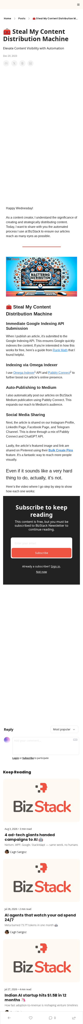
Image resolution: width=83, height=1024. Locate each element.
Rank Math (60, 350)
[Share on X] (14, 63)
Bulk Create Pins (60, 450)
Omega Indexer (23, 372)
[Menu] (78, 4)
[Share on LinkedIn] (30, 63)
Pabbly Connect (59, 372)
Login (15, 758)
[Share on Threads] (22, 63)
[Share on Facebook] (6, 63)
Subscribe (41, 553)
